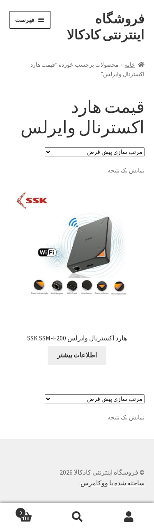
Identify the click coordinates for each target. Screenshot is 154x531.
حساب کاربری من (128, 517)
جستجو (77, 517)
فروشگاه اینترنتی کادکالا (106, 26)
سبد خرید (35, 510)
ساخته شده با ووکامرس (112, 483)
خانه (130, 64)
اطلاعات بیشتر (77, 355)
